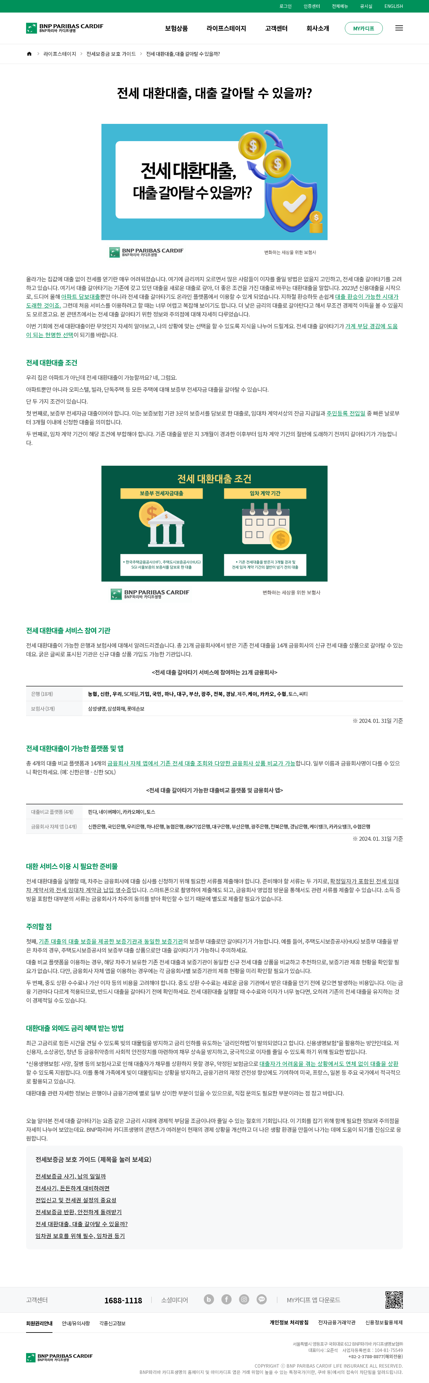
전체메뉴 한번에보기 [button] (399, 27)
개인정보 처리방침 (289, 1322)
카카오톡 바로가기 (262, 1300)
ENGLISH (393, 6)
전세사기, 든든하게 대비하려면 (72, 1188)
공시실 (366, 6)
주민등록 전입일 (346, 413)
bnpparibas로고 (37, 25)
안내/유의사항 (76, 1323)
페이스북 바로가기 (227, 1300)
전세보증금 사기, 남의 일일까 (70, 1176)
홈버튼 (33, 54)
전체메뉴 (340, 6)
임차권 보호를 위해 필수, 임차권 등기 (80, 1236)
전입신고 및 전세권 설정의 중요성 (76, 1200)
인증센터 (312, 6)
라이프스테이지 (226, 28)
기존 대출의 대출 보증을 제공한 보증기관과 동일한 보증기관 (111, 941)
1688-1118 (123, 1300)
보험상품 (176, 28)
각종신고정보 (112, 1323)
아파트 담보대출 (80, 296)
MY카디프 (363, 28)
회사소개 (318, 28)
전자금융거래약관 (337, 1322)
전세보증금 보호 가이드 (111, 53)
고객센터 (276, 28)
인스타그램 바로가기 (244, 1300)
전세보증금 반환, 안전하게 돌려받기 (78, 1212)
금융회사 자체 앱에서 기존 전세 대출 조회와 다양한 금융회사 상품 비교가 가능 (201, 763)
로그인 (286, 6)
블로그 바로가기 (209, 1300)
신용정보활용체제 (384, 1322)
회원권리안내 (39, 1323)
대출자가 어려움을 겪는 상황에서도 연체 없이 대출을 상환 (329, 1063)
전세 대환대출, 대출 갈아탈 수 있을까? (81, 1224)
